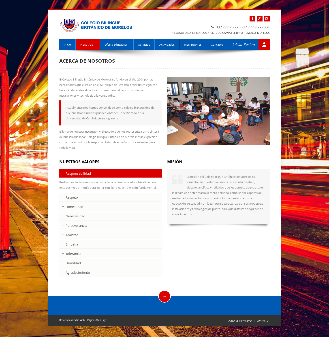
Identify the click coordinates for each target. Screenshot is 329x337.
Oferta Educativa (116, 44)
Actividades (167, 44)
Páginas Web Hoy (96, 320)
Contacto (217, 44)
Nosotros (86, 44)
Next (274, 110)
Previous (162, 110)
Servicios (144, 44)
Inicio (67, 44)
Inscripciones (192, 44)
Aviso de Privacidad (240, 320)
